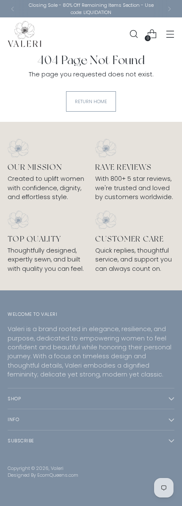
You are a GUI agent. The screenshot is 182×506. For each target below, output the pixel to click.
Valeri (57, 468)
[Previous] (12, 8)
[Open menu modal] (170, 34)
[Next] (169, 8)
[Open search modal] (133, 34)
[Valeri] (24, 34)
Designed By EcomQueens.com (43, 475)
